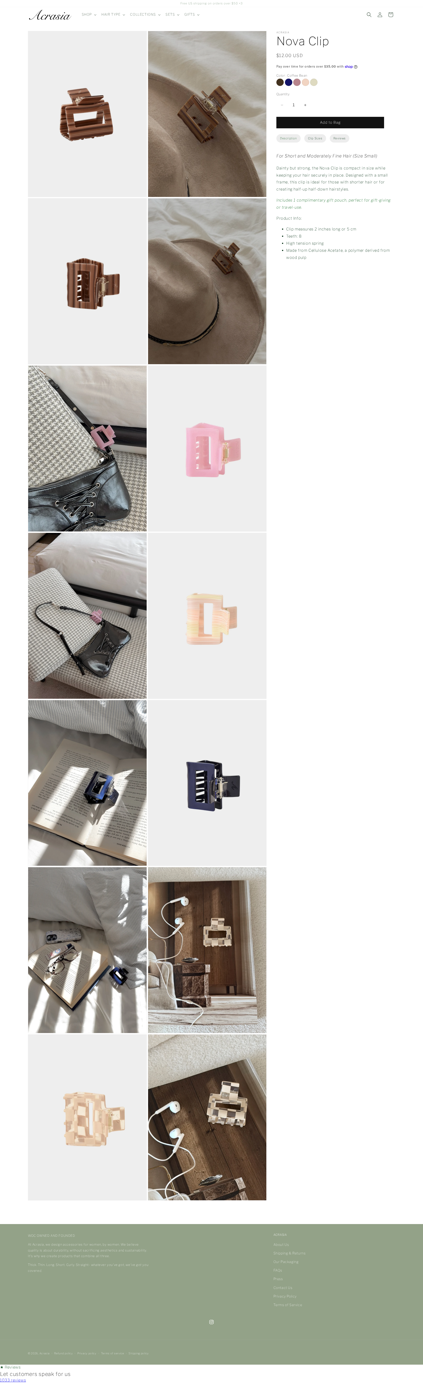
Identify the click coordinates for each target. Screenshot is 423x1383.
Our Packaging (286, 1262)
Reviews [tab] (339, 138)
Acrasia (44, 1353)
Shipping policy (139, 1353)
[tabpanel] (335, 209)
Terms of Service (287, 1305)
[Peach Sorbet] (305, 82)
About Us (281, 1244)
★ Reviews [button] (10, 1367)
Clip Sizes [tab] (315, 138)
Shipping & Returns (289, 1253)
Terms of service (112, 1353)
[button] (88, 14)
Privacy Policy (285, 1296)
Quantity (283, 94)
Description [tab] (288, 138)
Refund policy (63, 1353)
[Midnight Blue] (288, 82)
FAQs (277, 1270)
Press (278, 1279)
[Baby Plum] (297, 82)
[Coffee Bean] (280, 82)
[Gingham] (313, 82)
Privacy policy (86, 1353)
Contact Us (283, 1288)
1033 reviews (13, 1380)
